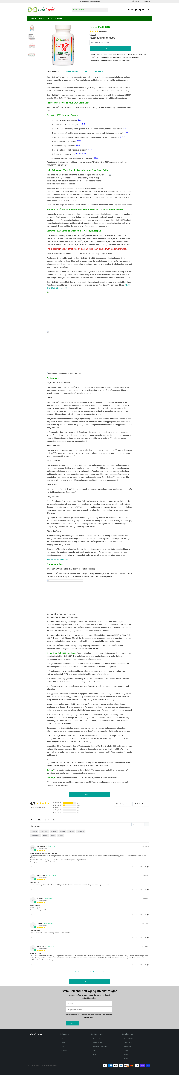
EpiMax (126, 1050)
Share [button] (34, 867)
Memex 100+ (128, 1046)
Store (42, 19)
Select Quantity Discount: (102, 38)
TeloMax (126, 1054)
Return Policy (97, 1039)
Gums (60, 835)
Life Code (37, 1065)
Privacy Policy (97, 1042)
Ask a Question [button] (124, 804)
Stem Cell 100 (128, 1042)
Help (94, 1054)
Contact (59, 19)
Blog (50, 19)
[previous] (41, 46)
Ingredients (72, 71)
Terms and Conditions (100, 1046)
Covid (45, 835)
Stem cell (44, 831)
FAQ (86, 71)
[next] (85, 46)
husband (80, 831)
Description (53, 71)
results (34, 831)
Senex (126, 1058)
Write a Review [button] (142, 804)
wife (52, 835)
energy (62, 831)
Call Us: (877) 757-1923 (139, 9)
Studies (99, 71)
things (71, 831)
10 (103, 971)
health (53, 831)
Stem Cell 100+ (129, 1039)
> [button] (107, 971)
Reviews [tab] (34, 820)
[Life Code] (46, 10)
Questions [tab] (48, 820)
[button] (144, 867)
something (35, 835)
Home (33, 19)
